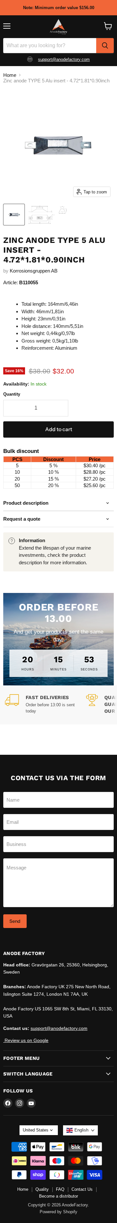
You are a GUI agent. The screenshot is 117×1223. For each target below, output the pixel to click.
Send (14, 921)
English (81, 1130)
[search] (105, 45)
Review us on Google (25, 1040)
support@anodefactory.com (64, 59)
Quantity (11, 394)
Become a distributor (58, 1196)
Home (9, 75)
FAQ (60, 1189)
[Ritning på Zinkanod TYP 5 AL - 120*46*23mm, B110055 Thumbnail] (47, 214)
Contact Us (82, 1189)
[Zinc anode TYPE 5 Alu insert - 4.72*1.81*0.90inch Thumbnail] (14, 214)
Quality (42, 1189)
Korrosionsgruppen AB (34, 271)
